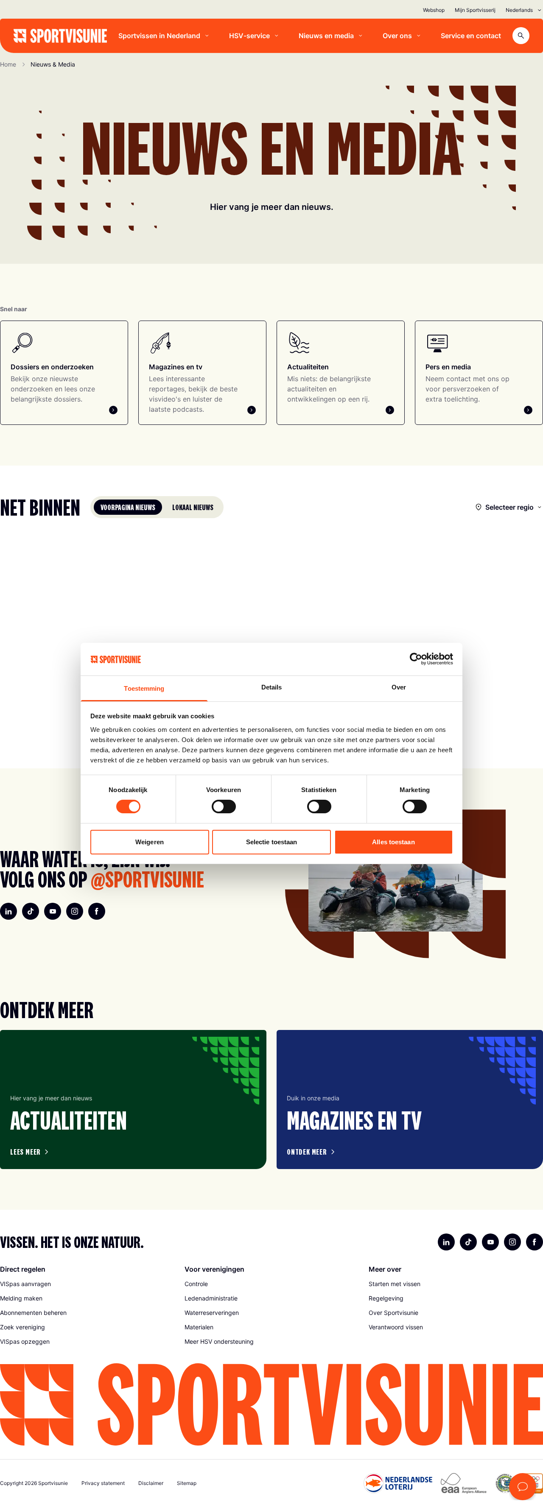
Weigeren (149, 842)
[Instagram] (74, 911)
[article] (133, 1099)
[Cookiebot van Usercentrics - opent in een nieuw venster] (416, 659)
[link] (87, 1284)
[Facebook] (96, 911)
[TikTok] (30, 911)
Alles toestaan (393, 842)
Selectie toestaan (271, 842)
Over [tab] (399, 687)
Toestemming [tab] (144, 688)
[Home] (60, 36)
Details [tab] (271, 687)
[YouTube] (52, 911)
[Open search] (520, 35)
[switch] (224, 806)
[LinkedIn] (8, 911)
